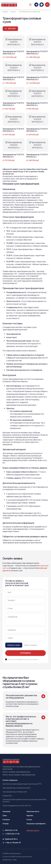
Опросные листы (32, 811)
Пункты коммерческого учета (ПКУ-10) (17, 806)
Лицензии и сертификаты (36, 823)
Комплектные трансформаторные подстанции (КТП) (22, 784)
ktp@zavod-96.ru (11, 839)
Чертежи (29, 815)
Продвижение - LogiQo (10, 860)
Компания (6, 811)
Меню (47, 4)
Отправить (25, 653)
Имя (10, 592)
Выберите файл (13, 645)
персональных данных (31, 659)
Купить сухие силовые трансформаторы (19, 775)
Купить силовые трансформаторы (16, 772)
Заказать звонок (33, 830)
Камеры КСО (7, 796)
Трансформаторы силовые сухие (15, 792)
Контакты (6, 819)
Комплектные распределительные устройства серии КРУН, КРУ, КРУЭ (25, 800)
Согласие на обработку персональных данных (17, 856)
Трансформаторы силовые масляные (16, 788)
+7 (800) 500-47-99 (12, 834)
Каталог (12, 28)
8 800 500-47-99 (30, 4)
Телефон (12, 600)
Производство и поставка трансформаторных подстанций (21, 767)
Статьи (29, 819)
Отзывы (6, 823)
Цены (5, 815)
